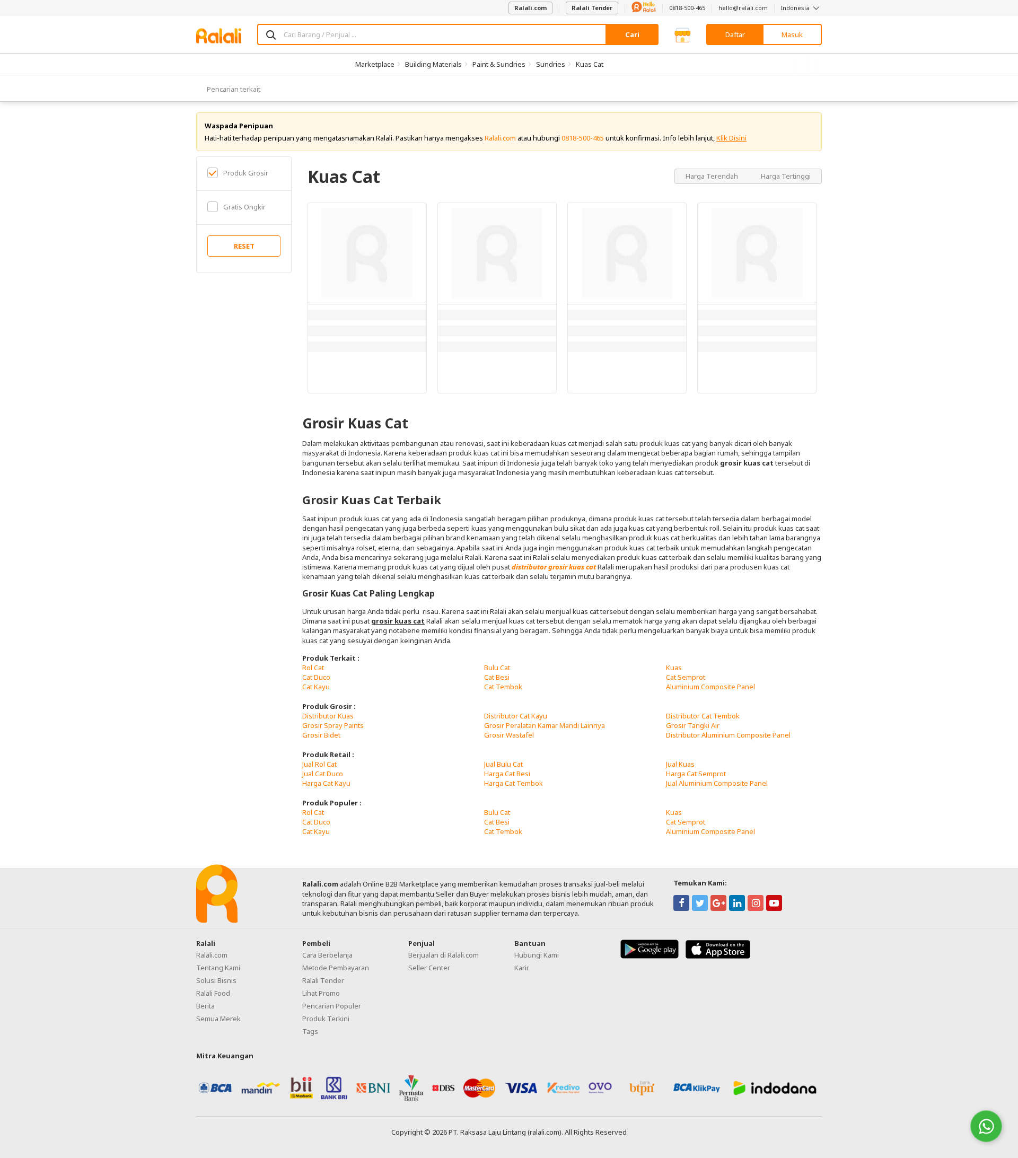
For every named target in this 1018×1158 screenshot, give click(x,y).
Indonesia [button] (796, 8)
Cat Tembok (503, 686)
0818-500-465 (687, 8)
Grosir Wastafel (509, 735)
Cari (632, 34)
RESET (244, 246)
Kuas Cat (589, 64)
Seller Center (429, 967)
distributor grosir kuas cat (554, 567)
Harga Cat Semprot (696, 773)
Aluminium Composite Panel (710, 686)
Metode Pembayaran (335, 967)
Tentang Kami (218, 967)
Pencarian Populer (331, 1006)
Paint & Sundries (498, 64)
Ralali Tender (592, 8)
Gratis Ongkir (244, 207)
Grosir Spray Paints (333, 725)
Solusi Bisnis (216, 980)
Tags (310, 1031)
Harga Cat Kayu (326, 783)
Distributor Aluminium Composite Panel (728, 735)
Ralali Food (213, 993)
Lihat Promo (321, 993)
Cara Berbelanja (327, 955)
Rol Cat (313, 667)
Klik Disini (731, 138)
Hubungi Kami (536, 955)
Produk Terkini (325, 1018)
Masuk (792, 34)
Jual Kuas (680, 764)
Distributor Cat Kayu (515, 716)
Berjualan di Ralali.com (443, 955)
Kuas (674, 667)
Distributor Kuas (328, 716)
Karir (521, 967)
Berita (205, 1006)
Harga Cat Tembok (513, 783)
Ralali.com (530, 8)
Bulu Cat (497, 667)
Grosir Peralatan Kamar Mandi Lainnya (544, 725)
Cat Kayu (316, 686)
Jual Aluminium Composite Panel (717, 783)
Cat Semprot (685, 677)
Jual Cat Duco (322, 773)
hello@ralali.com (743, 8)
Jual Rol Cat (319, 764)
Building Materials (433, 64)
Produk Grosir (245, 173)
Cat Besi (497, 677)
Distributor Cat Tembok (703, 716)
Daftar (735, 34)
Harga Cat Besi (507, 773)
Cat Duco (316, 677)
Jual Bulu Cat (503, 764)
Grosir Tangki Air (692, 725)
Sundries (550, 64)
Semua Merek (218, 1018)
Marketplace (374, 64)
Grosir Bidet (321, 735)
